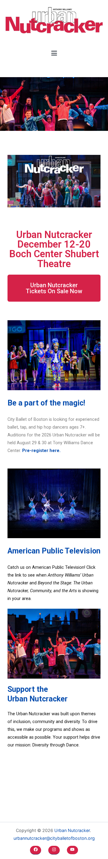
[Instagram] (53, 849)
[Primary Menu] (54, 53)
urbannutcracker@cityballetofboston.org (54, 838)
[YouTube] (72, 849)
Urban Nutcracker (72, 830)
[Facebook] (35, 849)
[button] (54, 288)
